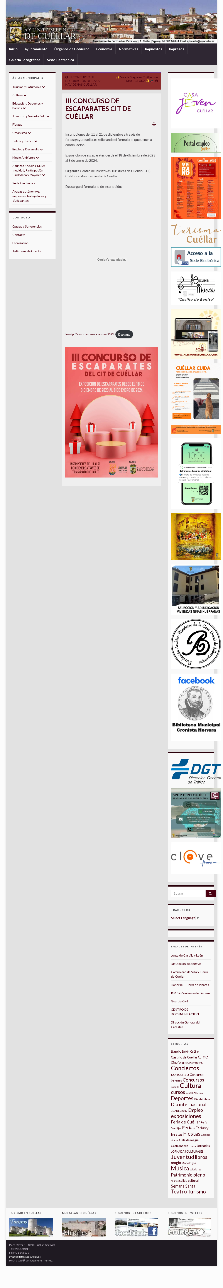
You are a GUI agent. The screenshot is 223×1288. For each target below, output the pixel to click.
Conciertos (185, 1068)
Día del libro (202, 1099)
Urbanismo (20, 133)
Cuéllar (190, 1093)
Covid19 (175, 1086)
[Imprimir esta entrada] (154, 124)
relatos (175, 1180)
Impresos (176, 49)
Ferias (188, 1127)
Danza (199, 1093)
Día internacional (188, 1104)
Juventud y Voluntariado (29, 116)
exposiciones (186, 1116)
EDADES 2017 (179, 1110)
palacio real (196, 1169)
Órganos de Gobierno (72, 49)
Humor (192, 1146)
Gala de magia (189, 1140)
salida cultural (189, 1180)
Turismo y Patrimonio (27, 87)
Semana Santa (183, 1186)
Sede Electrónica (60, 60)
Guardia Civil (179, 1001)
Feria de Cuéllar (185, 1121)
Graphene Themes (41, 1260)
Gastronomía (179, 1146)
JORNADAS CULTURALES (187, 1151)
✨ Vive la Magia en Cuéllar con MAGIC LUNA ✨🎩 (137, 79)
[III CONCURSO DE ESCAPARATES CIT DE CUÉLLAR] (111, 412)
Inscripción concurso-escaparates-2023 (89, 334)
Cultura (17, 95)
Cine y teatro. (195, 1062)
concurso (180, 1074)
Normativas (128, 49)
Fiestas (17, 124)
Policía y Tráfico (23, 141)
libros (201, 1157)
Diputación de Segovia (186, 963)
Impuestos (153, 49)
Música (180, 1168)
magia (176, 1162)
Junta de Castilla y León (187, 955)
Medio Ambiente (24, 157)
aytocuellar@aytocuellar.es (25, 1256)
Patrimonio (182, 1174)
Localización (20, 243)
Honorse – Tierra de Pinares (190, 985)
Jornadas (203, 1146)
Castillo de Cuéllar (184, 1057)
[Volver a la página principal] (111, 21)
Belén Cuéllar (190, 1051)
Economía (104, 49)
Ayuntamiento (35, 49)
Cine (203, 1057)
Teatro (179, 1191)
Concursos (193, 1079)
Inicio (13, 49)
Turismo (197, 1191)
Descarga (124, 334)
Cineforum (179, 1062)
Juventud (182, 1156)
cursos (178, 1092)
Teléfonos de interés (26, 251)
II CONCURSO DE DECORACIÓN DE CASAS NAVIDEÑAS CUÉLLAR (83, 80)
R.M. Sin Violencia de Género (190, 993)
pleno (199, 1175)
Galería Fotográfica (24, 60)
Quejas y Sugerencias (27, 226)
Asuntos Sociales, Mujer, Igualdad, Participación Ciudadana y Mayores (29, 170)
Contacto (18, 234)
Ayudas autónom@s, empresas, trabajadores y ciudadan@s (29, 196)
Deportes (182, 1098)
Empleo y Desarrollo (26, 149)
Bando (176, 1051)
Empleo (195, 1110)
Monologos (189, 1163)
